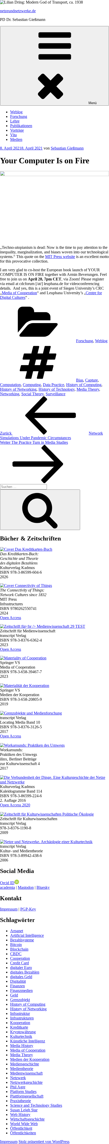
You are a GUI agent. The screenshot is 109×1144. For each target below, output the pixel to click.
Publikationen (21, 126)
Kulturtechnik (21, 1036)
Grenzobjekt (20, 1000)
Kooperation (20, 1022)
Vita (13, 135)
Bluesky (43, 887)
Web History (20, 1114)
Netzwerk (18, 1078)
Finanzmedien (21, 990)
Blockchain (19, 949)
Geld (14, 995)
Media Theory (88, 389)
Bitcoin (16, 944)
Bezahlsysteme (22, 940)
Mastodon (26, 887)
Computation (10, 385)
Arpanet (16, 931)
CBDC (16, 954)
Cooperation (20, 958)
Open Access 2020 (15, 805)
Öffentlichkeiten (23, 1133)
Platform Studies (23, 1091)
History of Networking (18, 389)
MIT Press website (60, 256)
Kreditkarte (19, 1027)
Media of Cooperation (19, 293)
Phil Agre (17, 1087)
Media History (21, 1045)
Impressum (8, 909)
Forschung (18, 116)
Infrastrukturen (22, 1018)
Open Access (10, 618)
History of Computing (83, 385)
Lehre (15, 121)
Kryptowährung (23, 1032)
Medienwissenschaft (26, 1073)
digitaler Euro (21, 967)
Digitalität (18, 981)
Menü (92, 103)
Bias (79, 380)
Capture (91, 380)
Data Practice (53, 385)
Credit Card (19, 963)
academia (7, 887)
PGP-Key (28, 909)
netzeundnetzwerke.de (18, 11)
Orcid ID (7, 883)
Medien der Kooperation (29, 1059)
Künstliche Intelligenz (27, 1041)
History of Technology (57, 389)
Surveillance (55, 394)
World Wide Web (24, 1124)
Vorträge (17, 130)
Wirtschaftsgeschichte (27, 1119)
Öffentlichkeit (21, 1128)
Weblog (16, 112)
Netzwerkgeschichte (26, 1082)
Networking (9, 394)
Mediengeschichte (24, 1064)
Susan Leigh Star (24, 1110)
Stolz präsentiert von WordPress (44, 1141)
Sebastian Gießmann (67, 148)
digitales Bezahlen (24, 972)
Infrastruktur (20, 1013)
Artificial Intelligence (27, 935)
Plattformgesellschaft (26, 1096)
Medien (16, 139)
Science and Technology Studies (36, 1105)
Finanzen (17, 986)
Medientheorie (21, 1068)
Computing (32, 385)
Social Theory (32, 394)
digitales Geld (21, 977)
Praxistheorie (20, 1101)
